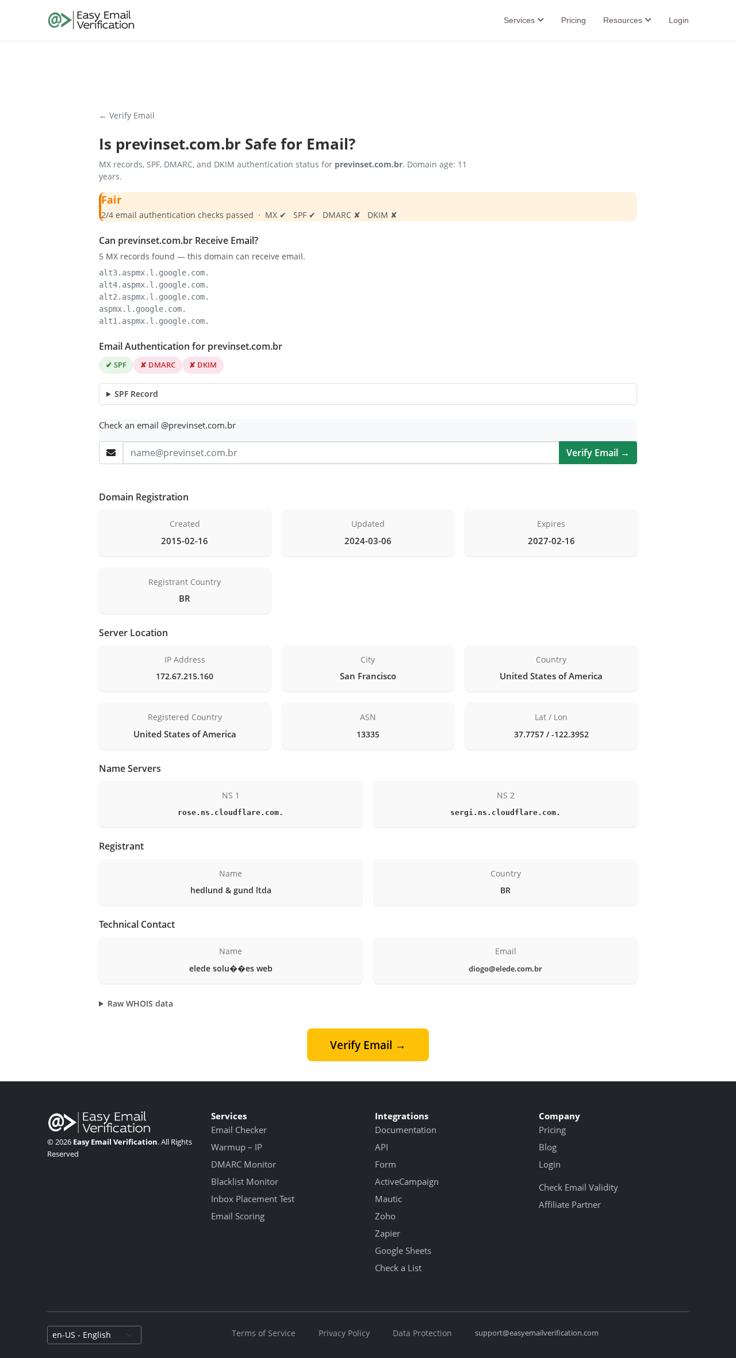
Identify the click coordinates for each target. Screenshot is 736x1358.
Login (679, 20)
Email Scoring (237, 1216)
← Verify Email (127, 115)
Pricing (573, 20)
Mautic (388, 1198)
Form (385, 1164)
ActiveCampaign (407, 1181)
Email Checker (239, 1129)
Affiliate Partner (570, 1204)
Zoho (385, 1216)
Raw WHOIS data (140, 1003)
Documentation (405, 1129)
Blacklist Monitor (244, 1181)
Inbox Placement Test (252, 1198)
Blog (548, 1147)
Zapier (387, 1233)
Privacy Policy (344, 1333)
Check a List (398, 1267)
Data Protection (422, 1333)
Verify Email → (598, 452)
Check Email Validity (578, 1187)
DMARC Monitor (243, 1164)
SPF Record (136, 393)
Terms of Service (264, 1333)
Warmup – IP (236, 1147)
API (381, 1147)
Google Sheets (403, 1250)
